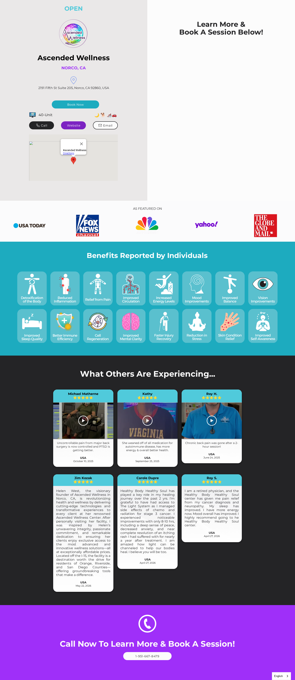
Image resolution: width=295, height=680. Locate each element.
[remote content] (221, 61)
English (278, 676)
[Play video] (83, 421)
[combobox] (281, 676)
